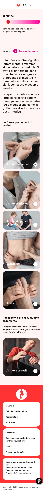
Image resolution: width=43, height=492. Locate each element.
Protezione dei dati (15, 452)
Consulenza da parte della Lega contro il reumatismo (20, 439)
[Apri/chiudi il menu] (37, 5)
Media (9, 446)
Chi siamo (10, 432)
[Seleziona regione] (31, 5)
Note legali (11, 422)
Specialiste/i (12, 417)
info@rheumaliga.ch (21, 473)
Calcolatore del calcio (16, 411)
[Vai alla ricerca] (24, 5)
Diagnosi (10, 406)
